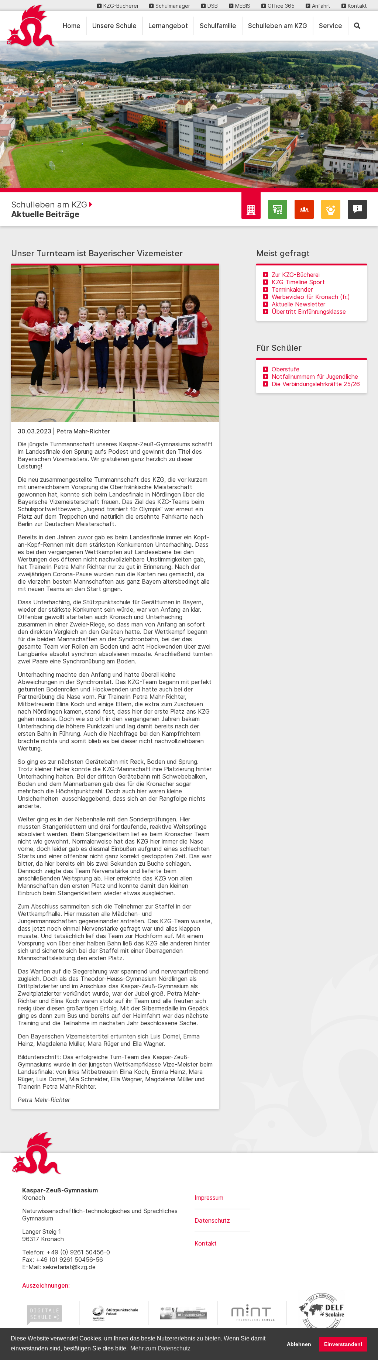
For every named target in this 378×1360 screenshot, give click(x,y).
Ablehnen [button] (299, 1344)
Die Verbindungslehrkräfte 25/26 (316, 384)
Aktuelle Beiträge (45, 214)
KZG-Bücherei (120, 6)
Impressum (209, 1197)
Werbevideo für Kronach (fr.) (311, 296)
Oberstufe (285, 369)
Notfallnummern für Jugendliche (315, 376)
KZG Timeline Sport (298, 282)
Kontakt (357, 6)
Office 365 (281, 6)
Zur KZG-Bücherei (296, 274)
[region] (189, 114)
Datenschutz (212, 1220)
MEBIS (242, 6)
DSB (212, 6)
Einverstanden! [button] (343, 1344)
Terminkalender (292, 289)
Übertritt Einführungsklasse (309, 311)
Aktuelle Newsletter (298, 304)
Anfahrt (321, 6)
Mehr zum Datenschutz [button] (160, 1348)
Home (71, 26)
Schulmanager (172, 6)
